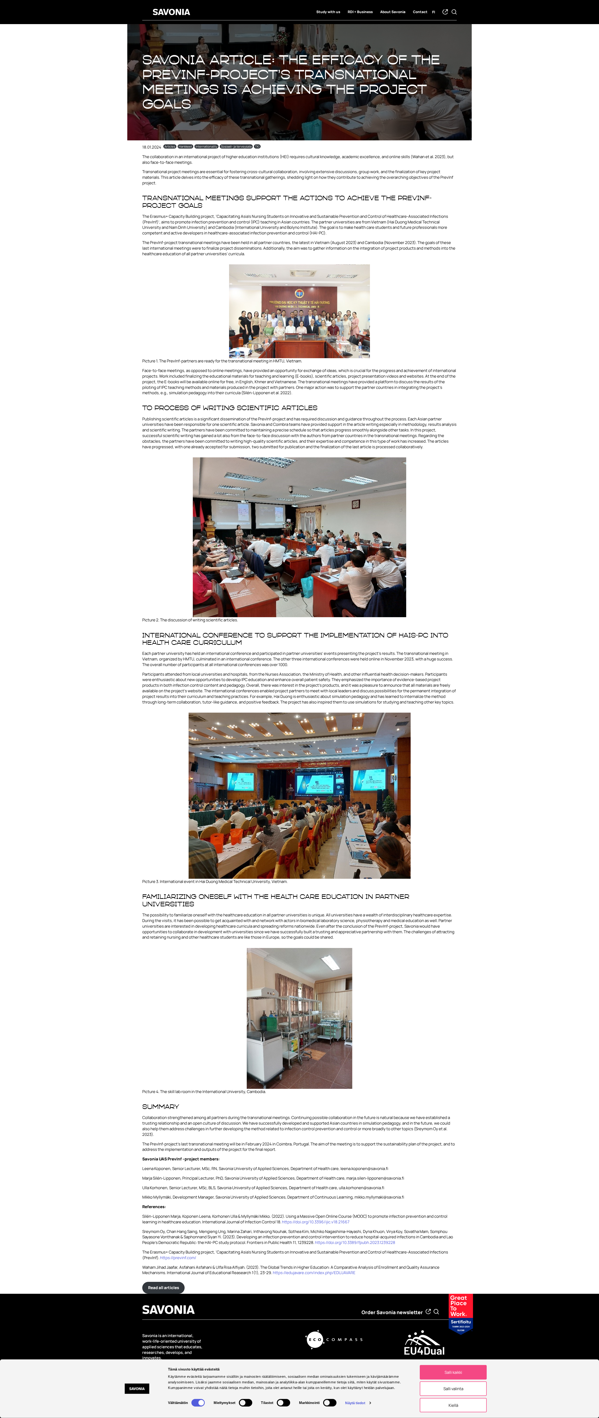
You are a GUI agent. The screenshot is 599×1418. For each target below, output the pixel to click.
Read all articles (163, 1287)
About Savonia (392, 11)
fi (433, 12)
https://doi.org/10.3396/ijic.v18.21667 (316, 1222)
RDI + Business (360, 11)
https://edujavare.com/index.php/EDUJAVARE (314, 1272)
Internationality (206, 146)
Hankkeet (185, 146)
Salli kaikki (453, 1372)
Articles (169, 146)
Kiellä (453, 1405)
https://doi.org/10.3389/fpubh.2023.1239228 (355, 1242)
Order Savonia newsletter (392, 1312)
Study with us (328, 11)
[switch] (245, 1402)
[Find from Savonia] (436, 1311)
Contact (420, 11)
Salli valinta (453, 1388)
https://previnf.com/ (178, 1257)
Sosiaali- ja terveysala (236, 146)
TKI (257, 146)
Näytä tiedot (355, 1403)
